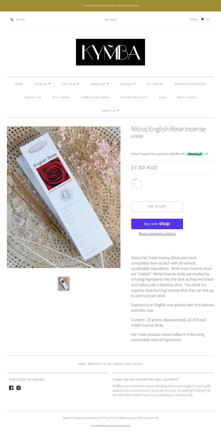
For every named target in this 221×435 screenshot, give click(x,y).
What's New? (187, 97)
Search (67, 418)
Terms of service (149, 418)
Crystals (69, 84)
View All (42, 84)
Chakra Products (134, 97)
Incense (126, 84)
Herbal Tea (32, 97)
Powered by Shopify (120, 425)
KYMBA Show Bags (95, 97)
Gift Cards (61, 97)
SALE (162, 97)
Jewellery (98, 84)
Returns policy (128, 418)
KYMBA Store (104, 425)
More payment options (157, 233)
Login (106, 19)
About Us (109, 111)
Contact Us (79, 418)
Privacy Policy (109, 418)
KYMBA (137, 137)
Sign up (113, 19)
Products (94, 364)
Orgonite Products (190, 84)
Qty (135, 179)
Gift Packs (155, 84)
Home (19, 84)
